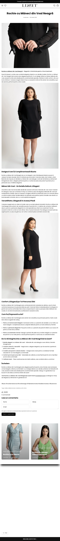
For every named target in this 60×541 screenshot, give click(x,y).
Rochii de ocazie (36, 487)
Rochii (33, 489)
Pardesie (34, 480)
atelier (6, 388)
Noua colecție (36, 472)
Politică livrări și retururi (8, 510)
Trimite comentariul (8, 414)
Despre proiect (6, 502)
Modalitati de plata (7, 507)
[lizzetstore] (30, 5)
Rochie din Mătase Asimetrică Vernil (40, 453)
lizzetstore (18, 388)
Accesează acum (40, 376)
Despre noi (5, 517)
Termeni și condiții (7, 515)
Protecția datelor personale (10, 512)
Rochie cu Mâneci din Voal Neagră (12, 71)
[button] (30, 539)
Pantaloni (34, 482)
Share (6, 392)
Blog (3, 520)
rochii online (23, 388)
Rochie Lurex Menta (11, 454)
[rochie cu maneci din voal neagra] (30, 168)
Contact (4, 500)
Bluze (33, 475)
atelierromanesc (12, 388)
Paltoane (34, 485)
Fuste (33, 477)
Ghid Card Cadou (7, 505)
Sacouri (34, 492)
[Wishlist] (5, 5)
